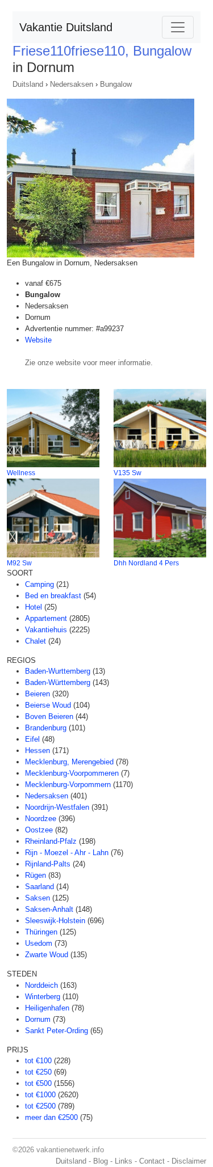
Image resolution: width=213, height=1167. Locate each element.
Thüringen (41, 932)
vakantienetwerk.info (70, 1149)
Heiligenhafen (47, 1008)
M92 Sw (19, 563)
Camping (39, 584)
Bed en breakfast (53, 595)
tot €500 (38, 1083)
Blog (100, 1161)
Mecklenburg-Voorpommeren (72, 773)
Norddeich (41, 985)
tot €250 (38, 1072)
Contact (152, 1161)
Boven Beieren (49, 716)
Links (123, 1161)
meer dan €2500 (51, 1117)
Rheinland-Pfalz (51, 841)
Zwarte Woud (46, 954)
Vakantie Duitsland (65, 27)
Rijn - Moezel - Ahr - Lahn (66, 852)
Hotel (33, 607)
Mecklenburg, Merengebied (69, 762)
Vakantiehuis (46, 629)
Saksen (37, 898)
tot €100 (38, 1060)
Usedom (38, 943)
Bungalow (116, 84)
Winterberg (42, 996)
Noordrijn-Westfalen (57, 807)
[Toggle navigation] (178, 27)
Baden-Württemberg (57, 682)
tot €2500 (40, 1106)
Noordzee (40, 818)
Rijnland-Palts (47, 864)
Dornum (38, 1019)
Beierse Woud (48, 705)
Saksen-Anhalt (49, 909)
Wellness (21, 473)
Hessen (37, 750)
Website (38, 340)
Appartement (46, 618)
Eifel (32, 739)
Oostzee (39, 830)
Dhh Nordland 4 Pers (146, 563)
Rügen (35, 875)
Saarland (39, 886)
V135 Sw (127, 473)
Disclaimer (189, 1161)
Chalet (35, 641)
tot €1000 (40, 1094)
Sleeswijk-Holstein (55, 920)
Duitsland (27, 84)
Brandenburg (45, 728)
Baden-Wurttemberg (57, 671)
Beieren (37, 694)
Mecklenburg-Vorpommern (68, 784)
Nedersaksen (71, 84)
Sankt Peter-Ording (56, 1030)
